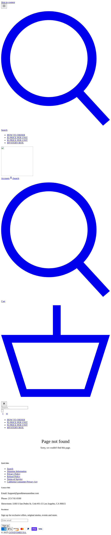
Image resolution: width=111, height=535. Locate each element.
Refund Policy (13, 476)
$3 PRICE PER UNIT (17, 140)
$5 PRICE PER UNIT (17, 137)
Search (10, 469)
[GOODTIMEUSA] (17, 175)
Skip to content (8, 2)
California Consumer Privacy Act (22, 482)
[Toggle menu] (4, 6)
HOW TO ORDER (16, 135)
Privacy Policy (13, 474)
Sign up (5, 526)
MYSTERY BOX (15, 143)
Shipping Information (16, 471)
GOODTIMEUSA (17, 532)
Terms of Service (14, 479)
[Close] (4, 403)
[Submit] (2, 410)
